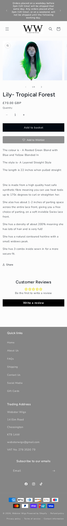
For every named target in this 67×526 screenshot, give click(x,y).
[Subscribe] (54, 471)
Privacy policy (14, 518)
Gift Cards (13, 391)
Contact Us (14, 375)
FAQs (10, 359)
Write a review (33, 303)
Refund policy (57, 513)
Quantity (7, 107)
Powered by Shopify (37, 513)
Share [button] (9, 264)
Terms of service (32, 518)
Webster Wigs (19, 513)
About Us (13, 350)
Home (10, 342)
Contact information (54, 518)
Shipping (12, 367)
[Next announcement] (60, 10)
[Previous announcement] (7, 10)
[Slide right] (41, 87)
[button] (7, 29)
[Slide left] (26, 87)
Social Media (14, 383)
